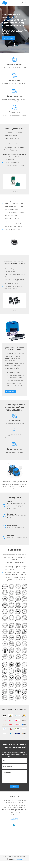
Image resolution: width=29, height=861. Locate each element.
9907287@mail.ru (14, 820)
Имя (4, 760)
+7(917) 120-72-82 (14, 818)
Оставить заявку (8, 38)
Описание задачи (7, 772)
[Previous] (2, 181)
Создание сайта (17, 859)
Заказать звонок (22, 2)
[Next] (27, 181)
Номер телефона (7, 766)
